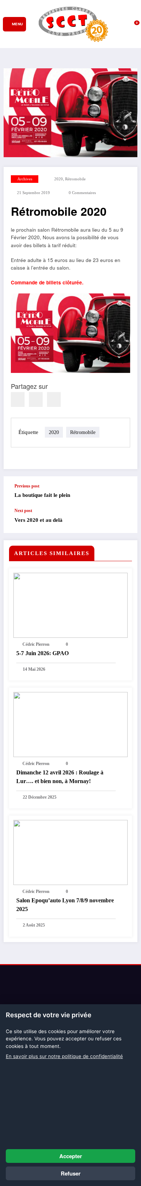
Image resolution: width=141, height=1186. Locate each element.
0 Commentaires (82, 193)
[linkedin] (36, 399)
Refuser (71, 1173)
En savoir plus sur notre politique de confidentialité (64, 1056)
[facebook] (18, 399)
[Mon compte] (124, 24)
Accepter (70, 1156)
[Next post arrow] (124, 520)
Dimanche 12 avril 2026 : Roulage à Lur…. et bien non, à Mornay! (59, 776)
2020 (58, 179)
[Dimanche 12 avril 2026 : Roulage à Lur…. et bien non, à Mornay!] (70, 724)
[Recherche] (114, 24)
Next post (23, 510)
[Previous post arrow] (124, 492)
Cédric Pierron (36, 644)
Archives (24, 179)
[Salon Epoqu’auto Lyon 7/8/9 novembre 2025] (70, 852)
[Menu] (14, 24)
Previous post (26, 486)
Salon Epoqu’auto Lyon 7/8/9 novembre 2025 (65, 904)
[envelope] (54, 399)
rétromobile (75, 179)
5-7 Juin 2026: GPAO (42, 653)
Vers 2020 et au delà (38, 520)
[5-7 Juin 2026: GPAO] (70, 605)
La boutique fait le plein (42, 495)
